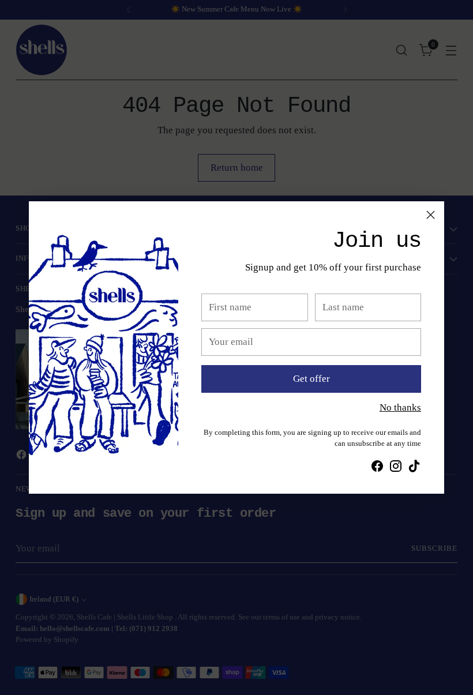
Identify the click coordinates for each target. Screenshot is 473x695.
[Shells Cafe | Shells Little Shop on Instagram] (396, 468)
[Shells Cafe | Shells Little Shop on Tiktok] (414, 468)
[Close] (431, 215)
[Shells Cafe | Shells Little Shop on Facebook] (377, 468)
